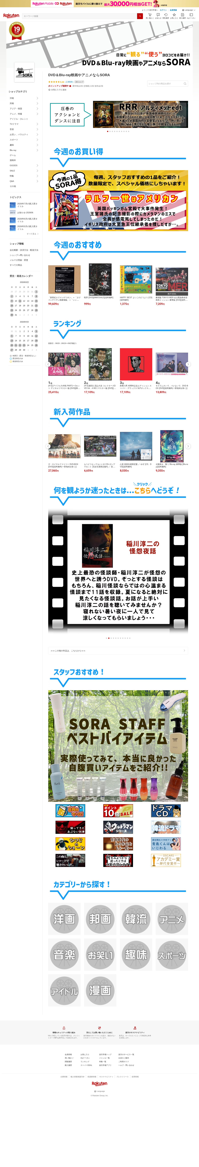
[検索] (140, 16)
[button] (189, 10)
